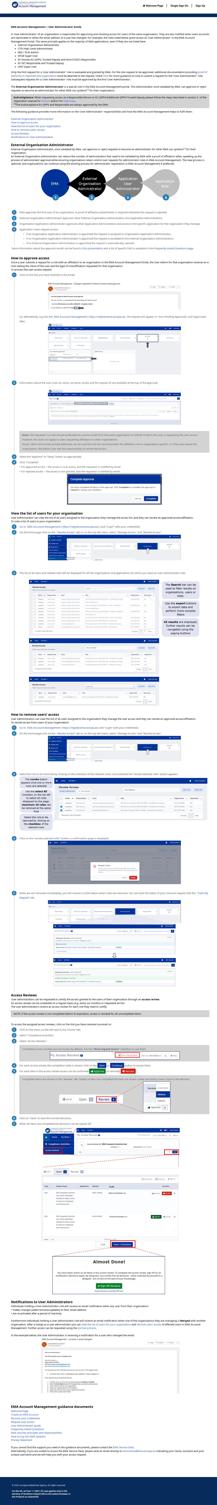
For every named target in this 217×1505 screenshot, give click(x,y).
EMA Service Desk (123, 1447)
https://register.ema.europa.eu (106, 316)
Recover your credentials (25, 1418)
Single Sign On (179, 5)
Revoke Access (65, 532)
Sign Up (200, 5)
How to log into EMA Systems (28, 1436)
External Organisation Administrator (32, 119)
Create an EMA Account (24, 1414)
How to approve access (24, 122)
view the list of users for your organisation (106, 1324)
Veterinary (69, 101)
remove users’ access (149, 1324)
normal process (87, 1328)
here (105, 75)
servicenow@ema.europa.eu (139, 1451)
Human (45, 101)
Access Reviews (20, 133)
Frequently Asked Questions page (173, 248)
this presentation (93, 248)
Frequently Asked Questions (27, 1429)
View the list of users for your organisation (36, 126)
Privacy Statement (21, 1440)
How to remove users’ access (28, 129)
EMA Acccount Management (70, 316)
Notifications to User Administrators (32, 137)
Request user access (22, 1421)
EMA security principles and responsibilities (36, 1432)
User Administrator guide (26, 1425)
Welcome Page (154, 5)
